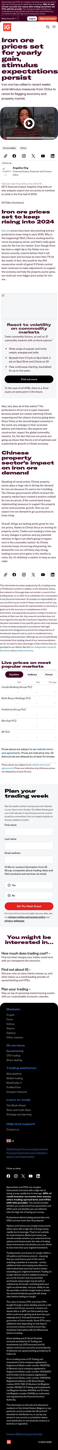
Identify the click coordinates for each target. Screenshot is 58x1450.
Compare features (16, 1091)
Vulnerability (27, 1156)
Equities (14, 674)
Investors (32, 1153)
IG (7, 1149)
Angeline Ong (20, 167)
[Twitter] (34, 156)
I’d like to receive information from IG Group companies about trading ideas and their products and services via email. (29, 870)
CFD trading (13, 1055)
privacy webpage (14, 920)
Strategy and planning (18, 1114)
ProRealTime (13, 1087)
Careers (11, 1434)
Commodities (9, 148)
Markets (13, 1009)
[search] (48, 27)
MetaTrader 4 (13, 1082)
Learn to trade (18, 1099)
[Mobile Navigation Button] (54, 27)
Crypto (10, 1014)
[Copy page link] (5, 156)
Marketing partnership (29, 1434)
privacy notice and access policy (26, 916)
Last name (10, 838)
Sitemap (15, 1149)
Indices (32, 674)
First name (11, 824)
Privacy (10, 1153)
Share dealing (14, 1060)
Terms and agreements (34, 1149)
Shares (10, 1028)
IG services (15, 1045)
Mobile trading (14, 1078)
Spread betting (14, 1051)
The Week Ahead (16, 1105)
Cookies (21, 1153)
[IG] (7, 27)
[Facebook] (14, 156)
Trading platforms (21, 1068)
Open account (48, 18)
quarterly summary (24, 650)
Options (10, 1032)
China (23, 148)
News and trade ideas (18, 1109)
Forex (49, 674)
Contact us (12, 1129)
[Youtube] (43, 156)
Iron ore (6, 230)
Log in (32, 18)
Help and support (20, 1123)
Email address (12, 852)
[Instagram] (24, 156)
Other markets (14, 1037)
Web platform (14, 1073)
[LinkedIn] (53, 156)
